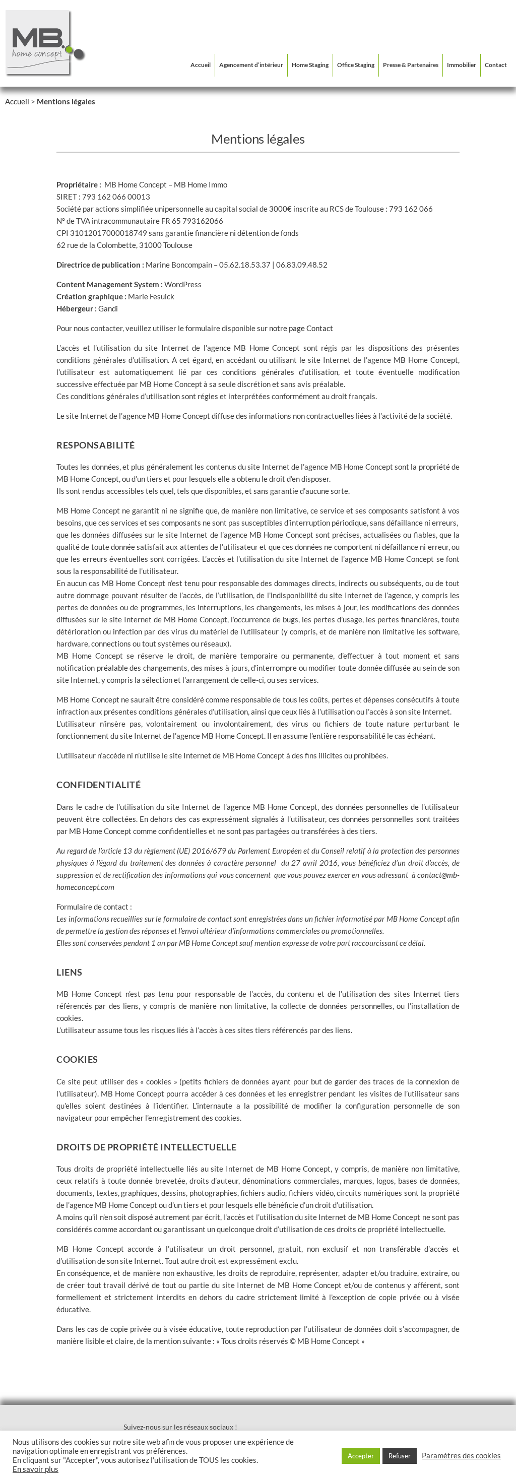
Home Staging (310, 65)
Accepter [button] (361, 1456)
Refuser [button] (400, 1456)
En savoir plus (35, 1469)
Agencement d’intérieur (251, 65)
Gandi (108, 308)
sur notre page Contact (295, 328)
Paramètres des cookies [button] (461, 1455)
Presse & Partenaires (410, 65)
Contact (496, 65)
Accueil (200, 65)
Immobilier (461, 65)
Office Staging (355, 65)
